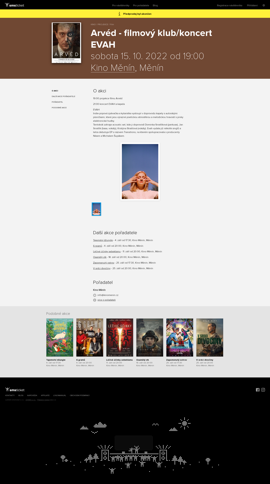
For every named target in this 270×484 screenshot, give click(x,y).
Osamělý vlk (99, 257)
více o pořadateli (107, 300)
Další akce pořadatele (63, 96)
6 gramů (97, 245)
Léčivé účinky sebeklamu (107, 251)
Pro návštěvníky (120, 5)
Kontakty (10, 395)
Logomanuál (59, 395)
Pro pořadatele (141, 5)
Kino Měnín (113, 68)
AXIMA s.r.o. (31, 400)
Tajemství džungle (103, 240)
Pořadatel (57, 102)
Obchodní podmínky (80, 395)
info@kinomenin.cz (108, 295)
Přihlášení (252, 5)
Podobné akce (59, 108)
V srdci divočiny (101, 268)
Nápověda (32, 395)
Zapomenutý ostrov (103, 262)
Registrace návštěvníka (229, 5)
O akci (55, 91)
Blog (155, 5)
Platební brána (43, 400)
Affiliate (45, 395)
